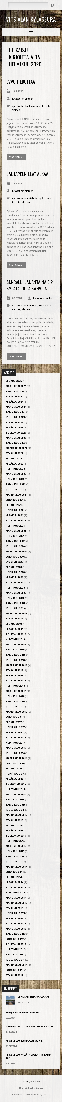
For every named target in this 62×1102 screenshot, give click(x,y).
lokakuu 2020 (15, 556)
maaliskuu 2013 (16, 928)
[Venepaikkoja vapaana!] (10, 1003)
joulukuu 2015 (15, 809)
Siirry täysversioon (31, 1081)
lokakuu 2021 (15, 499)
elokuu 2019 (14, 623)
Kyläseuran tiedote (39, 106)
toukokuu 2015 (16, 835)
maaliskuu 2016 (16, 794)
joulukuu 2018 (15, 660)
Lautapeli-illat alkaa (27, 173)
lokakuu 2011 (15, 970)
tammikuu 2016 (15, 804)
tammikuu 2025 (15, 391)
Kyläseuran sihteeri (22, 98)
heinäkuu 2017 (15, 727)
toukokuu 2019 (16, 634)
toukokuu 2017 (16, 737)
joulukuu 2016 (15, 753)
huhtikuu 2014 (15, 892)
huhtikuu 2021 (15, 525)
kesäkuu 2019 (14, 629)
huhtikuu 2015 (15, 840)
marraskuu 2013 (16, 902)
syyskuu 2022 (14, 453)
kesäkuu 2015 (14, 830)
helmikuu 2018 (15, 696)
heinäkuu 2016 (15, 773)
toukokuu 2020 (16, 582)
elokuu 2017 (14, 722)
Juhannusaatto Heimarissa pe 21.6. (29, 1026)
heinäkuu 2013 (15, 913)
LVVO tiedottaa (21, 81)
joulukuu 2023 (15, 417)
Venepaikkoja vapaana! (33, 997)
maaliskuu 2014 (16, 897)
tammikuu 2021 (15, 541)
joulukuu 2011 (15, 959)
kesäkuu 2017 (14, 732)
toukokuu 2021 (16, 520)
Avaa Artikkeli (16, 157)
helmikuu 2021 (15, 536)
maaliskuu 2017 (16, 747)
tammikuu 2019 (15, 654)
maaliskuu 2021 (16, 530)
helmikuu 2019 (15, 649)
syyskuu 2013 (14, 908)
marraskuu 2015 (16, 815)
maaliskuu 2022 (16, 474)
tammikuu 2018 (15, 701)
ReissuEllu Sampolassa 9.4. (24, 1040)
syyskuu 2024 (14, 396)
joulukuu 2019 (15, 608)
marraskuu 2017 (16, 711)
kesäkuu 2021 (14, 515)
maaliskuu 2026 (16, 386)
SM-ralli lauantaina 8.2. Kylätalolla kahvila (30, 285)
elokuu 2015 (14, 825)
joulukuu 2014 (15, 861)
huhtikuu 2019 (15, 639)
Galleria (33, 198)
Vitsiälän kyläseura (31, 19)
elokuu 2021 (14, 505)
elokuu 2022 (14, 458)
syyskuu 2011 (14, 975)
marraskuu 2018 (16, 665)
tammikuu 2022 (15, 484)
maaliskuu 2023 (16, 437)
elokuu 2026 (14, 380)
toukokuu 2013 (16, 923)
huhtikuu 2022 (15, 468)
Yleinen (16, 110)
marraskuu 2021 (16, 494)
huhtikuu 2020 (15, 587)
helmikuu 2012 (15, 954)
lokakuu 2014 (15, 871)
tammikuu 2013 (15, 933)
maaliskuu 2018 (16, 691)
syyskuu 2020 (14, 561)
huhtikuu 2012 (15, 949)
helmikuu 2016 (15, 799)
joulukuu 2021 (15, 489)
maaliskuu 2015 (16, 846)
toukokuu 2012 (16, 944)
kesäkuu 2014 (14, 882)
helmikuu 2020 (15, 598)
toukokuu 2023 (16, 432)
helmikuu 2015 (15, 851)
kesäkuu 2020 (14, 577)
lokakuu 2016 (15, 763)
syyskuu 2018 (14, 670)
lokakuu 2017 (15, 716)
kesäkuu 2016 (14, 778)
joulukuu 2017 (15, 706)
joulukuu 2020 (15, 546)
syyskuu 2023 (14, 422)
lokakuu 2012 (15, 939)
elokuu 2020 (14, 567)
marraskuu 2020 (16, 551)
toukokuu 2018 (16, 680)
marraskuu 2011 (16, 964)
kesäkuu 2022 (14, 463)
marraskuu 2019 (16, 613)
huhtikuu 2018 (15, 685)
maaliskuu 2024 (16, 406)
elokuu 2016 (14, 768)
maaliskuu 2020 (16, 592)
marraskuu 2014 (16, 866)
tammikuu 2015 (15, 856)
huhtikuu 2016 (15, 789)
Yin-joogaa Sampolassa (22, 1012)
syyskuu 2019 (14, 618)
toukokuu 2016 (16, 784)
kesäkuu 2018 (14, 675)
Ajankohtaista (20, 106)
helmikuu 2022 (15, 479)
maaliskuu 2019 (16, 644)
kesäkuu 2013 (14, 918)
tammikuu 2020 (15, 603)
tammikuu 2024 (15, 411)
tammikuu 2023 (15, 443)
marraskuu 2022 (16, 448)
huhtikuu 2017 (15, 742)
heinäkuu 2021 (15, 510)
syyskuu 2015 (14, 820)
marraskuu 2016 (16, 758)
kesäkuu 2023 (14, 427)
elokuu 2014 (14, 877)
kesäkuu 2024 (14, 401)
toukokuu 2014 (16, 887)
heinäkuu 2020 (15, 572)
